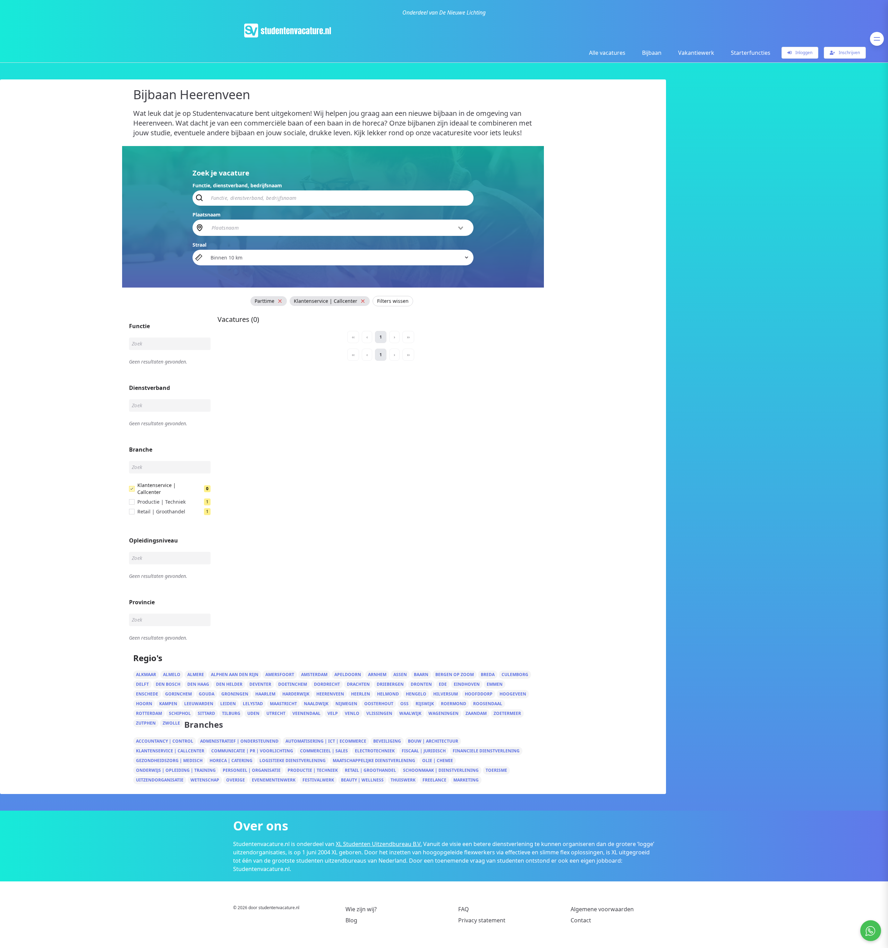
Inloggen (803, 52)
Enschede (147, 694)
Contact (581, 920)
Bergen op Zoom (454, 674)
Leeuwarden (198, 704)
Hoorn (144, 704)
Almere (195, 674)
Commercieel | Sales (324, 751)
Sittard (206, 713)
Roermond (453, 704)
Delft (142, 684)
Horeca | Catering (231, 760)
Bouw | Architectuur (433, 741)
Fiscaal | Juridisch (424, 751)
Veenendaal (306, 713)
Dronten (421, 684)
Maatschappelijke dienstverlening (374, 760)
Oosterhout (378, 704)
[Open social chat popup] (870, 930)
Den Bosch (168, 684)
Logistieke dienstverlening (292, 760)
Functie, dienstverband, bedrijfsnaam (237, 185)
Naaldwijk (316, 704)
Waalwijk (410, 713)
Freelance (434, 780)
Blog (351, 920)
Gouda (206, 694)
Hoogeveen (513, 694)
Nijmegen (346, 704)
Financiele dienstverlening (486, 751)
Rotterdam (149, 713)
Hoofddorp (479, 694)
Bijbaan (651, 53)
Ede (443, 684)
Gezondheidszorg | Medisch (169, 760)
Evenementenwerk (274, 780)
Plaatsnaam (207, 214)
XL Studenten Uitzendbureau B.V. (379, 844)
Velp (332, 713)
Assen (400, 674)
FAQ (463, 909)
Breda (488, 674)
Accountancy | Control (164, 741)
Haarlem (265, 694)
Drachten (358, 684)
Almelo (171, 674)
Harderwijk (295, 694)
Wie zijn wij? (361, 909)
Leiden (228, 704)
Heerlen (360, 694)
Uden (253, 713)
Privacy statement (481, 920)
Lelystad (253, 704)
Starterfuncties (750, 53)
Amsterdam (314, 674)
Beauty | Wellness (362, 780)
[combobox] (338, 227)
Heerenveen (330, 694)
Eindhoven (467, 684)
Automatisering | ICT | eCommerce (325, 741)
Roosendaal (487, 704)
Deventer (260, 684)
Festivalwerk (318, 780)
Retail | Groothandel (370, 770)
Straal (199, 244)
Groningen (234, 694)
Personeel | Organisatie (252, 770)
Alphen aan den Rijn (234, 674)
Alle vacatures (607, 53)
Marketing (466, 780)
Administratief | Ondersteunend (239, 741)
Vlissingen (379, 713)
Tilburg (231, 713)
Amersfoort (279, 674)
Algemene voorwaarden (602, 909)
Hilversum (445, 694)
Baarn (421, 674)
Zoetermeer (507, 713)
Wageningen (443, 713)
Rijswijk (425, 704)
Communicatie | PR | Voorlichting (252, 751)
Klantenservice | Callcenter (170, 751)
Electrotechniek (375, 751)
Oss (404, 704)
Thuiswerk (403, 780)
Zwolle (171, 723)
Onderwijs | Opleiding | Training (176, 770)
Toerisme (496, 770)
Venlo (352, 713)
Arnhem (377, 674)
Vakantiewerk (696, 53)
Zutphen (146, 723)
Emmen (495, 684)
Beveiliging (387, 741)
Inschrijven (849, 52)
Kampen (168, 704)
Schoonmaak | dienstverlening (441, 770)
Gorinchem (178, 694)
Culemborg (515, 674)
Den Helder (229, 684)
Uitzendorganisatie (159, 780)
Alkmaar (146, 674)
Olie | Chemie (437, 760)
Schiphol (180, 713)
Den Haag (198, 684)
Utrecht (275, 713)
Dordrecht (327, 684)
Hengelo (416, 694)
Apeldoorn (347, 674)
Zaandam (476, 713)
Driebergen (390, 684)
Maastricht (283, 704)
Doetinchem (292, 684)
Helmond (388, 694)
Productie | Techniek (313, 770)
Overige (235, 780)
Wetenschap (204, 780)
